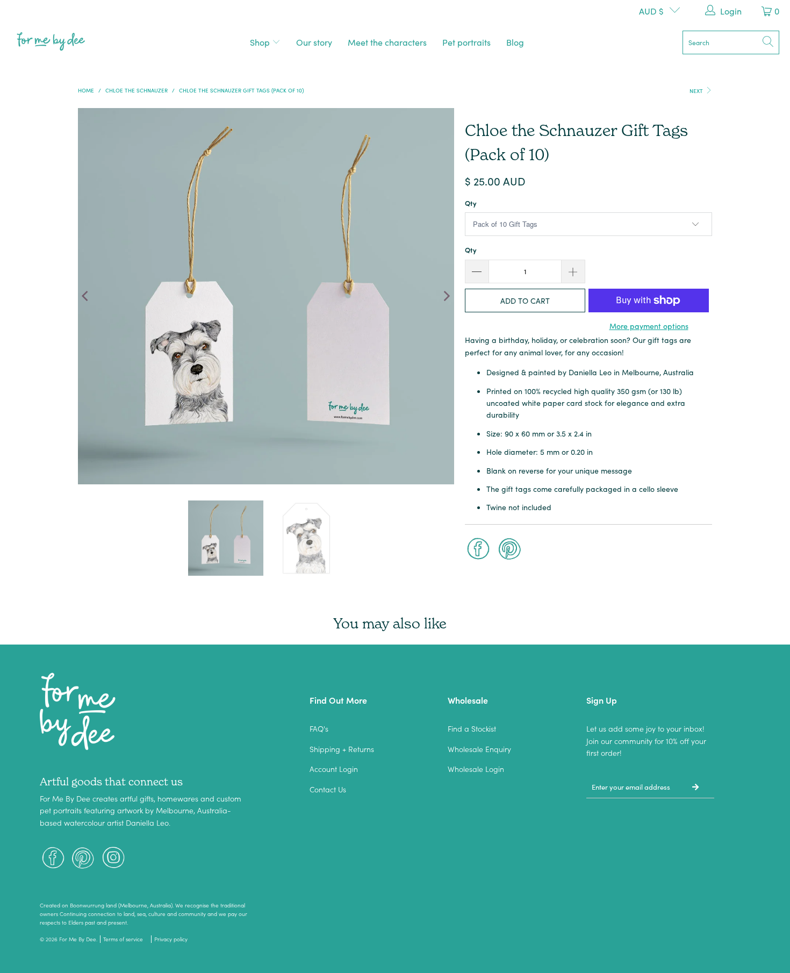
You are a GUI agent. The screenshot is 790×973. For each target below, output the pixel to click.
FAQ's (319, 728)
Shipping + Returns (342, 748)
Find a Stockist (472, 728)
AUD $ (651, 11)
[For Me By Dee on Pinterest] (83, 859)
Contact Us (328, 789)
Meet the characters (387, 42)
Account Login (334, 768)
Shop (261, 42)
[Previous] (86, 296)
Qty (471, 203)
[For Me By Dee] (51, 42)
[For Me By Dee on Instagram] (113, 859)
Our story (314, 42)
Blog (515, 42)
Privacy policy (171, 939)
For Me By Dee (77, 939)
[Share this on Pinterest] (510, 549)
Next (697, 91)
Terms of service (123, 939)
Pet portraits (466, 42)
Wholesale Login (476, 768)
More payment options (648, 325)
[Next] (446, 296)
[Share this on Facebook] (478, 549)
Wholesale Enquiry (479, 748)
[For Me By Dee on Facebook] (53, 859)
